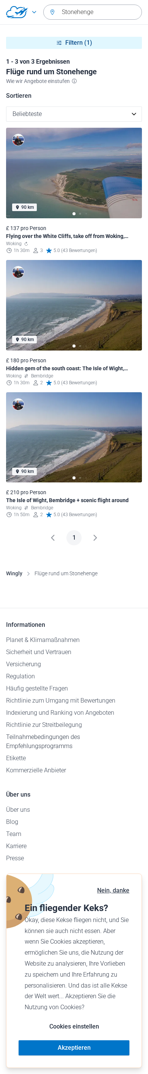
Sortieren (18, 95)
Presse (15, 858)
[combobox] (92, 12)
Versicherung (23, 664)
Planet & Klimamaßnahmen (43, 639)
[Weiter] (95, 537)
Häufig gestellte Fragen (37, 688)
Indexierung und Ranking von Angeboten (60, 712)
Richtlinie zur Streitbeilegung (44, 724)
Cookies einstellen (74, 1026)
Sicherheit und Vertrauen (38, 652)
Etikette (16, 758)
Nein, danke (113, 890)
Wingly (14, 573)
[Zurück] (52, 537)
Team (13, 834)
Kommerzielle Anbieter (36, 770)
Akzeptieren (74, 1047)
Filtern (78, 42)
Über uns (18, 809)
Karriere (16, 846)
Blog (12, 821)
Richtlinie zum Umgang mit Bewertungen (60, 700)
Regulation (20, 676)
